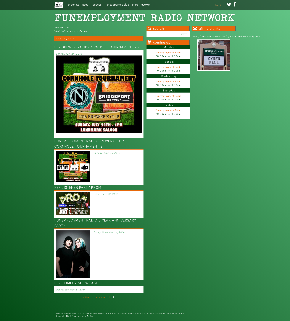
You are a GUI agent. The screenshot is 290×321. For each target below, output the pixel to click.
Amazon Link (61, 27)
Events (145, 4)
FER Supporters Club (117, 4)
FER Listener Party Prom (77, 187)
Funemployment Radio (168, 52)
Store (135, 4)
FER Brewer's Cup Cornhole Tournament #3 (96, 47)
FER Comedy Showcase (76, 283)
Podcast (98, 4)
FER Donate (72, 4)
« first (86, 297)
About (86, 4)
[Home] (58, 5)
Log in (218, 5)
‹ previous (99, 297)
